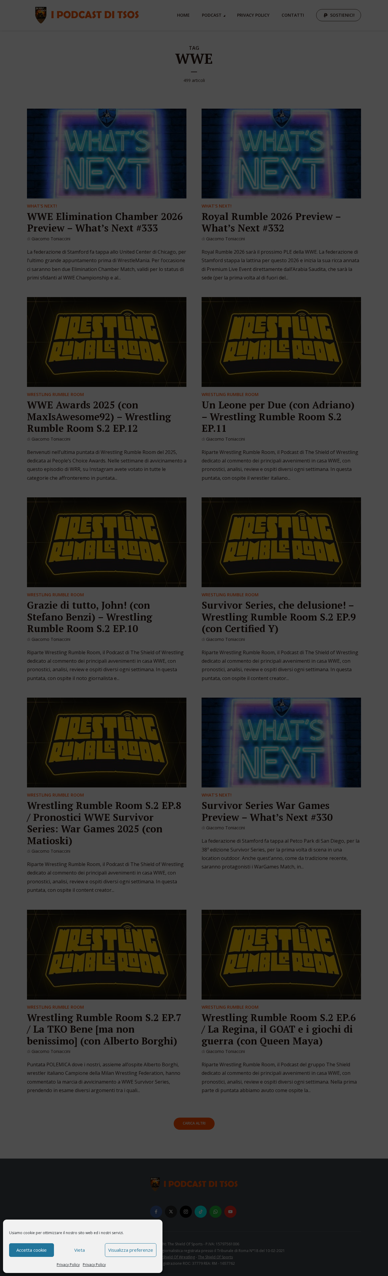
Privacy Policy (68, 1264)
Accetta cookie (31, 1250)
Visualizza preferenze (130, 1250)
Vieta (79, 1250)
